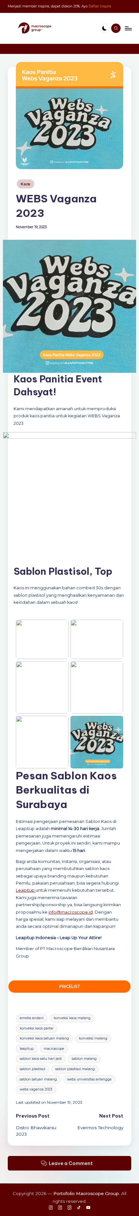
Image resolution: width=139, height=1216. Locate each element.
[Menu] (128, 28)
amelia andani (32, 1018)
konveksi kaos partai (36, 1028)
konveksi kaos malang (72, 1018)
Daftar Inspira (100, 6)
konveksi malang (93, 1038)
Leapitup (26, 890)
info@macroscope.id (70, 912)
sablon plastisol (32, 1069)
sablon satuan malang (38, 1079)
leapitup (27, 1049)
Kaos (25, 183)
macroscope (54, 1049)
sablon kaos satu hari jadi (41, 1059)
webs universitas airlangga (89, 1079)
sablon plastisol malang (75, 1069)
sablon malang (84, 1059)
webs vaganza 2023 (36, 1089)
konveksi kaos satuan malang (44, 1038)
